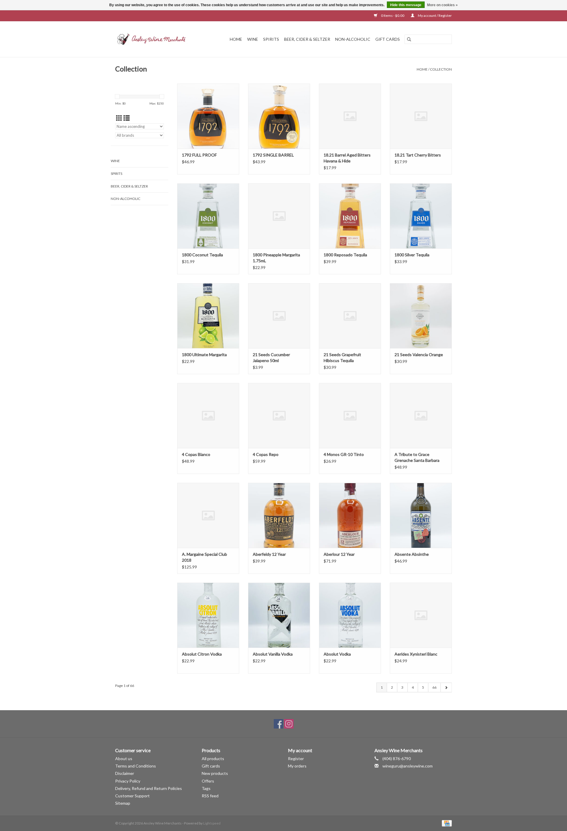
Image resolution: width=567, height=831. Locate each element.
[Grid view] (119, 118)
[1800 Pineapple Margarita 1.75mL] (279, 215)
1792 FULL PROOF (199, 154)
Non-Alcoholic (352, 39)
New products (215, 773)
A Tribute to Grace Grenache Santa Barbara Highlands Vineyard (417, 457)
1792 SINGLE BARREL (273, 154)
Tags (206, 788)
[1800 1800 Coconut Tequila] (208, 215)
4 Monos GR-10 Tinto (344, 454)
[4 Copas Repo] (279, 415)
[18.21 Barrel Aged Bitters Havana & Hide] (350, 116)
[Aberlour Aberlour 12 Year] (350, 515)
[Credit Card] (446, 823)
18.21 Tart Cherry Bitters (418, 154)
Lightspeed (212, 823)
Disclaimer (124, 773)
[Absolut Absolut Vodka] (350, 615)
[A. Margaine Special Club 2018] (208, 515)
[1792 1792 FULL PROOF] (208, 116)
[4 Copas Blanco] (208, 415)
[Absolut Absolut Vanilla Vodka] (279, 615)
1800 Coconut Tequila (202, 254)
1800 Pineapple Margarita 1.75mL (276, 257)
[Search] (409, 39)
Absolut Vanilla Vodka (273, 653)
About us (123, 758)
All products (213, 758)
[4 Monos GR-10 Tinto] (350, 415)
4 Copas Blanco (196, 454)
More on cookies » (442, 5)
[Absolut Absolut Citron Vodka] (208, 615)
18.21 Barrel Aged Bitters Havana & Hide (347, 157)
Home (236, 39)
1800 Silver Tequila (412, 254)
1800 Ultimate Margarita (204, 354)
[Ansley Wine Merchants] (156, 39)
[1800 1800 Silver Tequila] (421, 215)
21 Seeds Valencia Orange (419, 354)
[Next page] (446, 687)
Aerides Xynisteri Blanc (416, 653)
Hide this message (405, 5)
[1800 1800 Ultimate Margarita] (208, 315)
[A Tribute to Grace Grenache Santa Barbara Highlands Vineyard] (421, 415)
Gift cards (387, 39)
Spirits (271, 39)
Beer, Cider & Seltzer (307, 39)
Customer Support (132, 795)
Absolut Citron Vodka (202, 653)
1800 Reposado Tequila (345, 254)
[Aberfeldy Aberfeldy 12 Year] (279, 515)
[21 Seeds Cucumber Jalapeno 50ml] (279, 315)
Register (296, 758)
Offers (208, 780)
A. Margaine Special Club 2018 (204, 557)
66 (434, 687)
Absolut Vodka (337, 653)
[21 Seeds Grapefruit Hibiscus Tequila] (350, 315)
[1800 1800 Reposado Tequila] (350, 215)
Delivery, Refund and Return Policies (148, 788)
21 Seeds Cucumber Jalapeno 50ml (271, 357)
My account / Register (434, 15)
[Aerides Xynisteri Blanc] (421, 615)
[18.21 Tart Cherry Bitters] (421, 116)
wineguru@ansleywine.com (407, 765)
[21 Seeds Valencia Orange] (421, 315)
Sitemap (122, 803)
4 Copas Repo (265, 454)
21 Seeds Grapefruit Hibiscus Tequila (342, 357)
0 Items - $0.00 (392, 15)
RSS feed (210, 795)
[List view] (126, 118)
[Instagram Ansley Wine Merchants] (289, 724)
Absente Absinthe (412, 554)
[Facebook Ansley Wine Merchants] (278, 724)
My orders (297, 765)
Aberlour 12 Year (339, 554)
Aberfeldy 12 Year (269, 554)
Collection (441, 69)
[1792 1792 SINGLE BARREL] (279, 116)
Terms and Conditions (135, 765)
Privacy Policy (127, 780)
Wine (252, 39)
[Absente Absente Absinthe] (421, 515)
